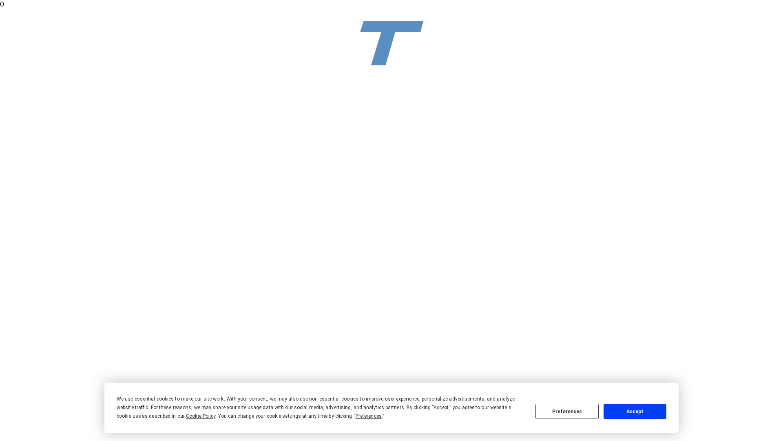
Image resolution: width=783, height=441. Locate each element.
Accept (635, 411)
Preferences (567, 411)
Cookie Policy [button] (200, 416)
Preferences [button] (369, 416)
